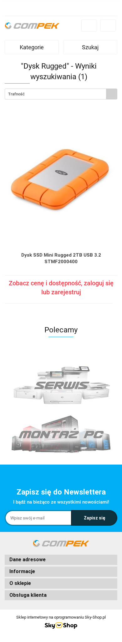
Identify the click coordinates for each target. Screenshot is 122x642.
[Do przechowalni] (114, 298)
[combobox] (61, 94)
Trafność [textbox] (16, 94)
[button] (61, 560)
